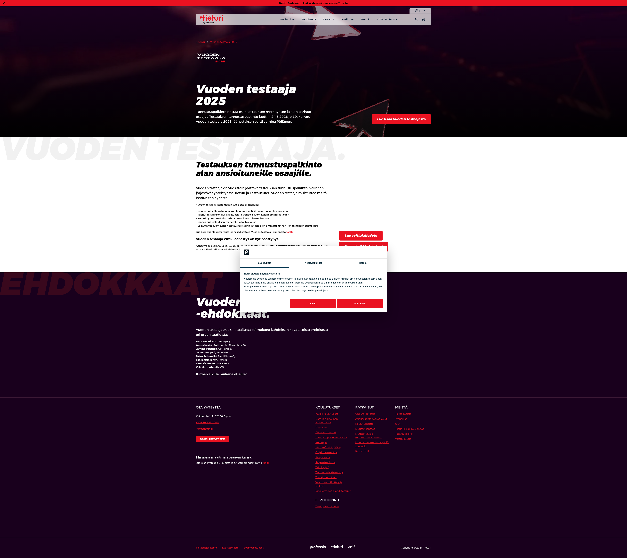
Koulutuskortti (364, 423)
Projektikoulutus (325, 462)
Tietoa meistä (403, 413)
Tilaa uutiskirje (404, 433)
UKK (398, 423)
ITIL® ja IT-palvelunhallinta (331, 437)
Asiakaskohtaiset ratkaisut (371, 418)
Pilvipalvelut (322, 457)
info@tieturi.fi (204, 428)
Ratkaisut (328, 19)
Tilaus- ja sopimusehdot (409, 428)
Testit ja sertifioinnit (327, 506)
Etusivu (200, 42)
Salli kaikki (360, 303)
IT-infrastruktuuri (325, 432)
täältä (290, 232)
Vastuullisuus (403, 438)
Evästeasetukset (254, 547)
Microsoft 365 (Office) (328, 447)
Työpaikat (401, 418)
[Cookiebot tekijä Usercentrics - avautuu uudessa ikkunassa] (369, 252)
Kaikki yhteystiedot (212, 438)
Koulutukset (287, 19)
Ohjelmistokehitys (326, 452)
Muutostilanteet (365, 428)
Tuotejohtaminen (326, 477)
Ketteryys (321, 442)
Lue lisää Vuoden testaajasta (401, 119)
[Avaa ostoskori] (423, 19)
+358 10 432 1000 (207, 422)
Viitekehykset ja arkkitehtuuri (333, 491)
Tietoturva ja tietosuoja (329, 472)
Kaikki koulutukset (326, 413)
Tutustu (343, 3)
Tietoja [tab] (362, 262)
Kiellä (313, 303)
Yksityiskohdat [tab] (313, 262)
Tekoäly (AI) (322, 467)
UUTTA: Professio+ (386, 19)
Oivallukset (347, 19)
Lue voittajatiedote (361, 236)
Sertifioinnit (309, 19)
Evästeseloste (230, 547)
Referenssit (362, 451)
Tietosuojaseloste (206, 547)
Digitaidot (321, 427)
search (417, 19)
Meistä (365, 19)
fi (420, 11)
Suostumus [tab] (264, 262)
